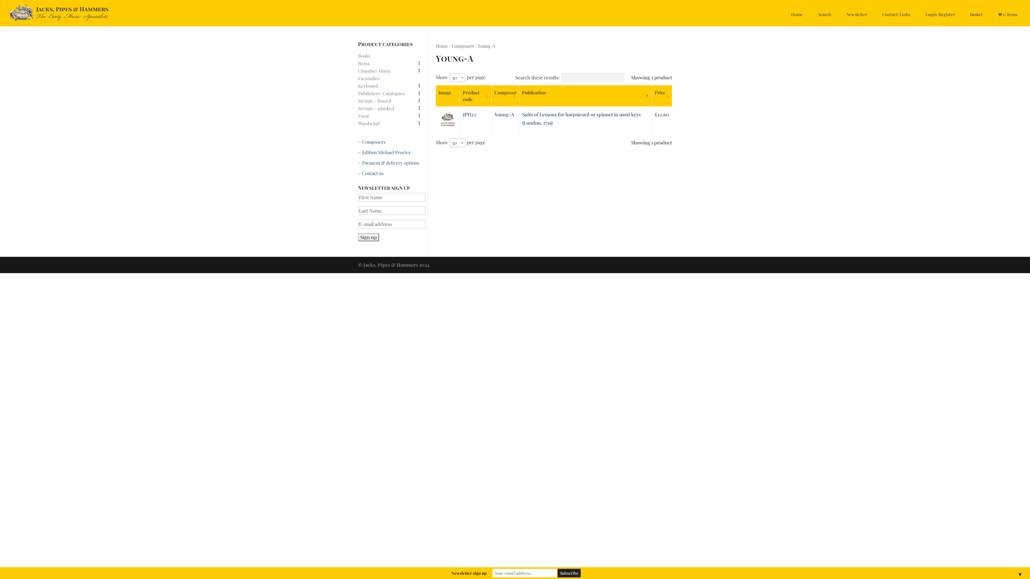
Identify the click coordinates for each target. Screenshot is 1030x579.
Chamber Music (374, 71)
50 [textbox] (454, 78)
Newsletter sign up (469, 573)
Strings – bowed (374, 101)
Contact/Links (896, 14)
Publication (534, 92)
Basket (976, 14)
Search (824, 14)
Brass (364, 63)
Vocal (363, 116)
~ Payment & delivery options (388, 163)
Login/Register (940, 14)
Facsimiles (369, 78)
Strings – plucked (376, 108)
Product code (471, 96)
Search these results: (537, 77)
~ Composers (372, 142)
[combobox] (457, 77)
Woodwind (369, 123)
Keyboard (368, 86)
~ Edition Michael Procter (384, 152)
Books (364, 56)
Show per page (460, 77)
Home (797, 14)
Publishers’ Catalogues (381, 93)
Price (659, 92)
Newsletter (856, 14)
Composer (505, 92)
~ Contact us (371, 173)
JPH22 (469, 114)
